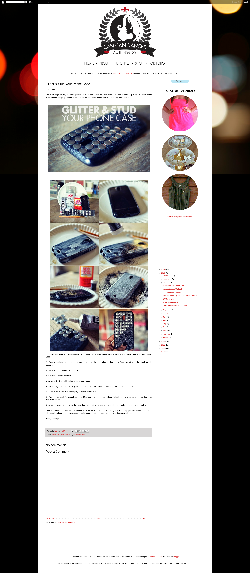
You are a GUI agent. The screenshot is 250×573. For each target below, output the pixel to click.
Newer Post (51, 518)
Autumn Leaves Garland (172, 289)
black (54, 435)
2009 (163, 352)
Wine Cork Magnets (170, 302)
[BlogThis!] (79, 431)
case (58, 435)
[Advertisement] (180, 240)
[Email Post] (72, 431)
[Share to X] (82, 431)
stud (79, 435)
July (165, 317)
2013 (163, 273)
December (167, 276)
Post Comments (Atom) (65, 522)
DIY (66, 435)
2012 (163, 341)
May (165, 324)
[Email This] (76, 431)
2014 (163, 269)
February (166, 334)
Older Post (147, 518)
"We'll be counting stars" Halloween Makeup (180, 296)
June (165, 320)
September (167, 310)
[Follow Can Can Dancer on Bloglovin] (180, 83)
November (167, 279)
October (166, 283)
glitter (70, 435)
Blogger (176, 557)
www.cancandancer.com (122, 73)
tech (83, 435)
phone (75, 435)
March (165, 330)
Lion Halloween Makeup (172, 292)
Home (99, 518)
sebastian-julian (156, 557)
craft (63, 435)
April (165, 327)
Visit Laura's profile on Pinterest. (180, 217)
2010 (163, 348)
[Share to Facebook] (84, 431)
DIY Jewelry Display (170, 299)
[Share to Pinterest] (87, 431)
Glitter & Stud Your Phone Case (175, 306)
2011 (163, 345)
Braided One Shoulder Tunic (174, 286)
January (166, 337)
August (166, 314)
